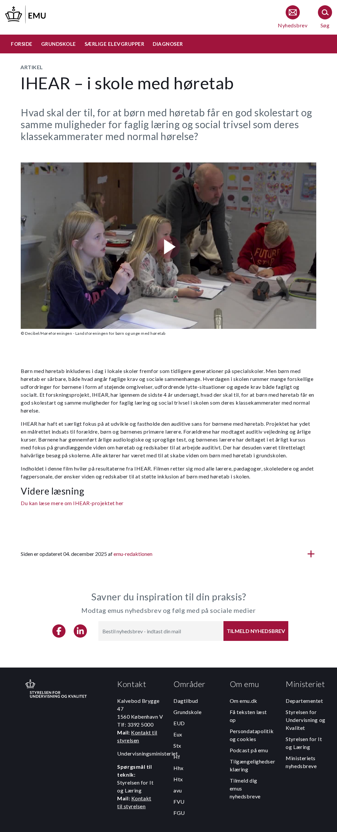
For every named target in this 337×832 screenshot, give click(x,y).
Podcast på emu (249, 750)
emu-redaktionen (133, 554)
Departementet (304, 701)
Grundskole (187, 712)
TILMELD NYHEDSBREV (256, 631)
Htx (178, 779)
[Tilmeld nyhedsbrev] (292, 17)
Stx (177, 745)
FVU (179, 801)
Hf (176, 757)
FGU (179, 813)
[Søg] (325, 17)
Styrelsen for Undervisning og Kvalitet (305, 720)
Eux (177, 734)
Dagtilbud (185, 701)
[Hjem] (26, 13)
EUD (179, 723)
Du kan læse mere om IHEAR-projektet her (72, 503)
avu (177, 790)
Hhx (178, 768)
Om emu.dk (243, 701)
